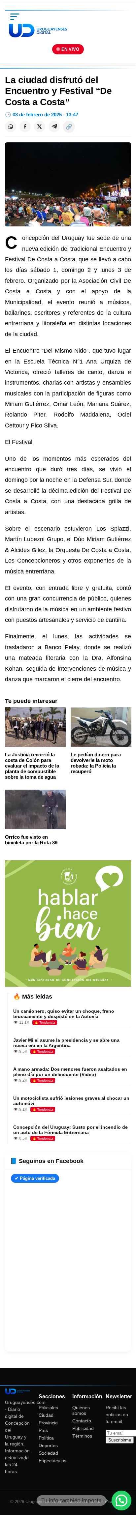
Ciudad (46, 1415)
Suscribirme (119, 1440)
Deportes (48, 1445)
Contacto (81, 1420)
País (43, 1430)
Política (46, 1438)
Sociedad (48, 1453)
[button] (121, 1500)
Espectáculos (52, 1460)
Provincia (48, 1422)
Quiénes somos (81, 1410)
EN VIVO (70, 49)
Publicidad (83, 1428)
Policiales (48, 1407)
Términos (82, 1436)
